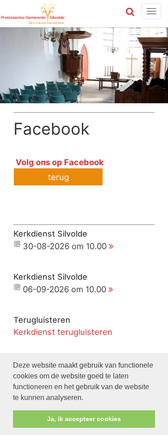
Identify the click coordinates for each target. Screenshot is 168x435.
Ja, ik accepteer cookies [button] (84, 418)
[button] (86, 398)
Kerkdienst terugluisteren (62, 332)
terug (58, 177)
